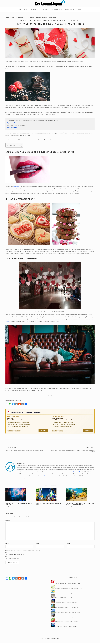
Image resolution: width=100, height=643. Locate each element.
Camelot (56, 319)
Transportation (57, 9)
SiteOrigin (58, 638)
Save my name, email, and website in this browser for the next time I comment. (23, 550)
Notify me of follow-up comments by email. (14, 554)
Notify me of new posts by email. (12, 558)
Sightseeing (34, 9)
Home (7, 17)
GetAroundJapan (21, 463)
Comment (7, 520)
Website (68, 543)
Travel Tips (45, 9)
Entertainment (23, 9)
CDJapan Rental (76, 471)
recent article (16, 186)
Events (13, 17)
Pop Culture (63, 20)
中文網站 (79, 9)
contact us (45, 476)
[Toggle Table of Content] (19, 145)
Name (7, 543)
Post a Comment (75, 20)
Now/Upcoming (21, 17)
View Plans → (43, 430)
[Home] (50, 6)
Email (37, 543)
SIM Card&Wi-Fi (69, 9)
